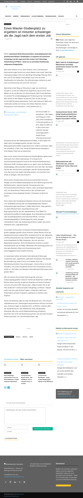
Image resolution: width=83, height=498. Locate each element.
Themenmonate (25, 16)
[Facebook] (64, 1)
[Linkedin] (70, 1)
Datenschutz (7, 496)
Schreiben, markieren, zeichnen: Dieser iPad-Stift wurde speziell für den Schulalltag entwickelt (72, 263)
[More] (46, 47)
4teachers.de (19, 494)
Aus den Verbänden (38, 16)
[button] (76, 16)
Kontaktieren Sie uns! (66, 396)
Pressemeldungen (50, 16)
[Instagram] (67, 1)
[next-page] (8, 387)
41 (78, 121)
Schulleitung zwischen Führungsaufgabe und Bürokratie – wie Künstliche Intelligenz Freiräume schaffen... (72, 276)
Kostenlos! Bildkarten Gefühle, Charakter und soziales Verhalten (67, 362)
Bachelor (25, 337)
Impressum (51, 1)
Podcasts (61, 16)
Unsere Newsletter (63, 34)
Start (5, 21)
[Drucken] (42, 47)
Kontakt (44, 1)
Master (31, 337)
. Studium (17, 337)
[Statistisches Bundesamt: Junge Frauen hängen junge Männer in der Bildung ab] (45, 369)
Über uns (30, 1)
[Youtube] (77, 1)
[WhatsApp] (28, 47)
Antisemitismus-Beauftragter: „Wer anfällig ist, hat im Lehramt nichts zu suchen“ (26, 379)
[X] (74, 1)
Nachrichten (12, 21)
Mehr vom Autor (26, 359)
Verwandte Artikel (11, 359)
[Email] (37, 47)
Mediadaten (37, 1)
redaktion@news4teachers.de (14, 477)
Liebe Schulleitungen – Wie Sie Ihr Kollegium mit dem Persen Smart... (66, 237)
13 (78, 170)
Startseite (23, 1)
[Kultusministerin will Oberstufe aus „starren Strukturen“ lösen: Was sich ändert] (67, 181)
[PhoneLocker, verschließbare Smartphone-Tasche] (19, 123)
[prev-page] (5, 387)
